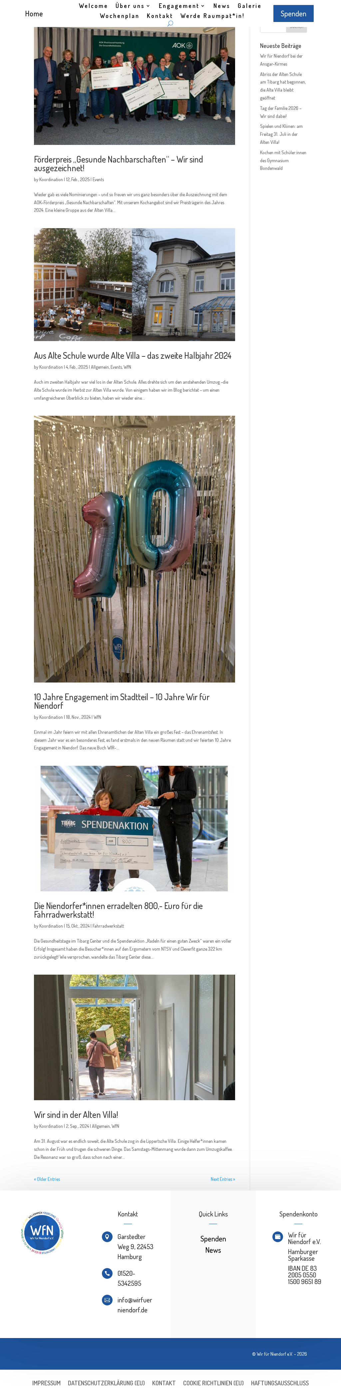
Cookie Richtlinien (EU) (213, 1384)
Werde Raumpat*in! (212, 16)
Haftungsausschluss (280, 1384)
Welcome (93, 6)
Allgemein (100, 367)
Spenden (293, 13)
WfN (127, 367)
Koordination (51, 179)
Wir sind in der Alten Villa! (76, 1114)
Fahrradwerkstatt (108, 926)
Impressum (46, 1384)
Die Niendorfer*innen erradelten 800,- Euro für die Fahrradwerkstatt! (118, 910)
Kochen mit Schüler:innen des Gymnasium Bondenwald (283, 160)
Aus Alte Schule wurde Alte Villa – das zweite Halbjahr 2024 (132, 355)
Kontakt (160, 16)
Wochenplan (120, 16)
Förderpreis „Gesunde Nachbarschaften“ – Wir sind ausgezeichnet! (118, 163)
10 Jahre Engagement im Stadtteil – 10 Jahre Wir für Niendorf (121, 701)
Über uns (130, 6)
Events (98, 179)
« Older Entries (47, 1179)
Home (34, 13)
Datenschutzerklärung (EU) (106, 1384)
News (221, 6)
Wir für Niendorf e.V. (275, 1354)
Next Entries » (223, 1179)
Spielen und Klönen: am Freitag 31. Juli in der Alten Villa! (281, 134)
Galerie (250, 6)
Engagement (179, 6)
